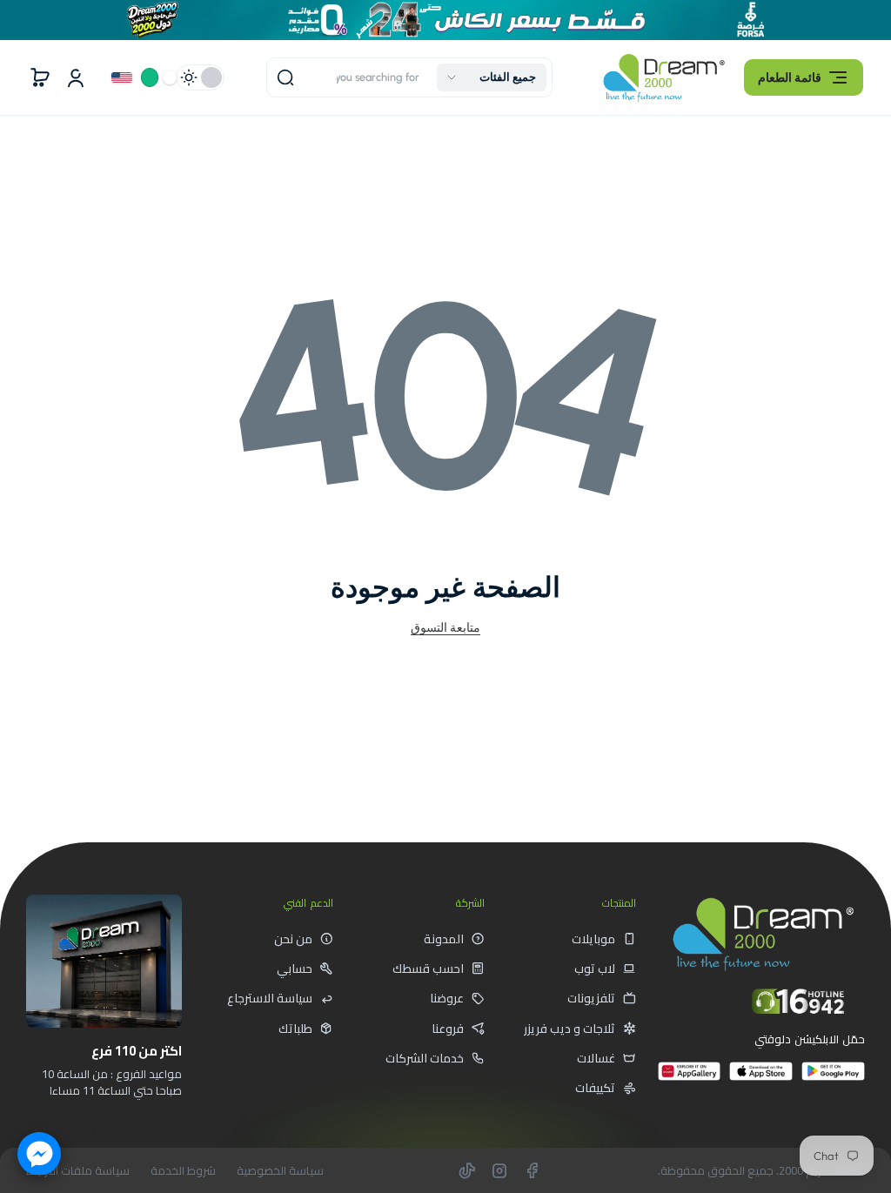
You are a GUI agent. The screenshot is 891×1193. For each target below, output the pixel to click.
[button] (803, 77)
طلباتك (295, 1028)
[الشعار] (664, 77)
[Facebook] (531, 1170)
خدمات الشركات (424, 1058)
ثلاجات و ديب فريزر (569, 1028)
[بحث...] (285, 77)
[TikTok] (467, 1170)
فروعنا (448, 1028)
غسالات (596, 1058)
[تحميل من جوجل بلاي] (833, 1078)
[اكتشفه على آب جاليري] (689, 1078)
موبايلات (593, 938)
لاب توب (594, 968)
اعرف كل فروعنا (119, 1129)
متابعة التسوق (445, 627)
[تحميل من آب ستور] (761, 1078)
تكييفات (595, 1087)
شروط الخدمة (183, 1171)
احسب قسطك (428, 968)
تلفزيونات (591, 998)
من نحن (293, 938)
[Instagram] (499, 1170)
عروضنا (447, 998)
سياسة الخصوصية (280, 1171)
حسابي (294, 968)
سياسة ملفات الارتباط (78, 1171)
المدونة (444, 938)
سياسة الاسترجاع (269, 998)
